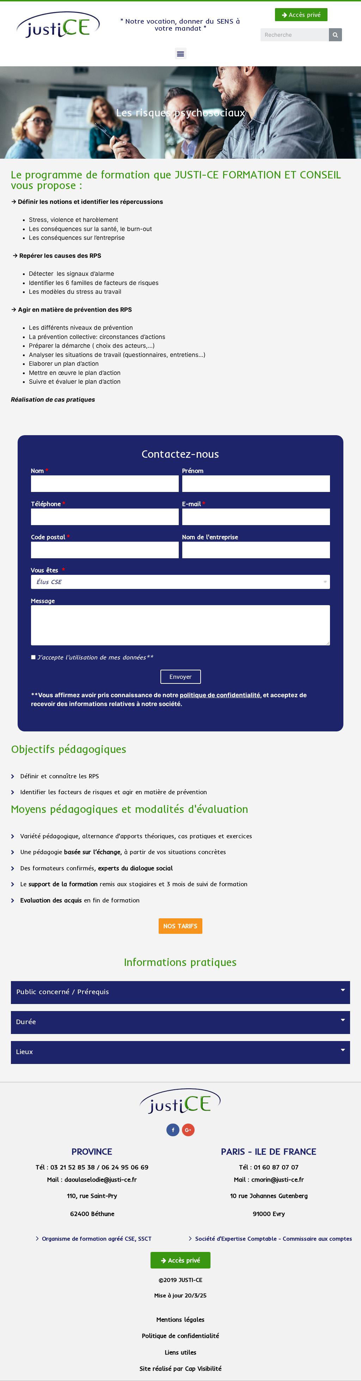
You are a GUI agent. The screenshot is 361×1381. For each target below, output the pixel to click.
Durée (26, 1021)
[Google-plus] (188, 1130)
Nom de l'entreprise (210, 537)
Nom (37, 470)
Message (43, 600)
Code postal (48, 537)
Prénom (192, 470)
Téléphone (46, 503)
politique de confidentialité (220, 695)
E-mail (191, 503)
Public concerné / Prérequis (62, 991)
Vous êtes (45, 570)
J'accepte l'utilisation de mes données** (95, 657)
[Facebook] (172, 1130)
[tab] (180, 992)
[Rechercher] (335, 34)
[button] (301, 14)
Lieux (24, 1051)
